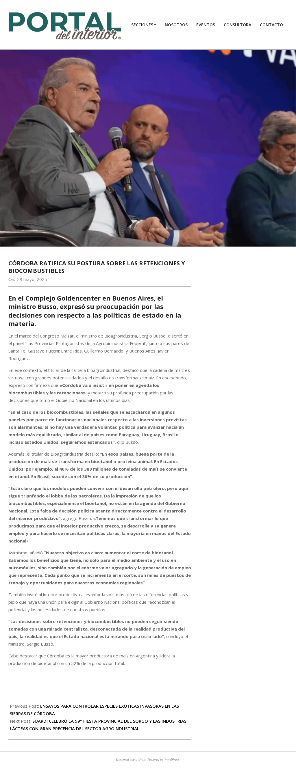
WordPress (172, 759)
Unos (142, 759)
